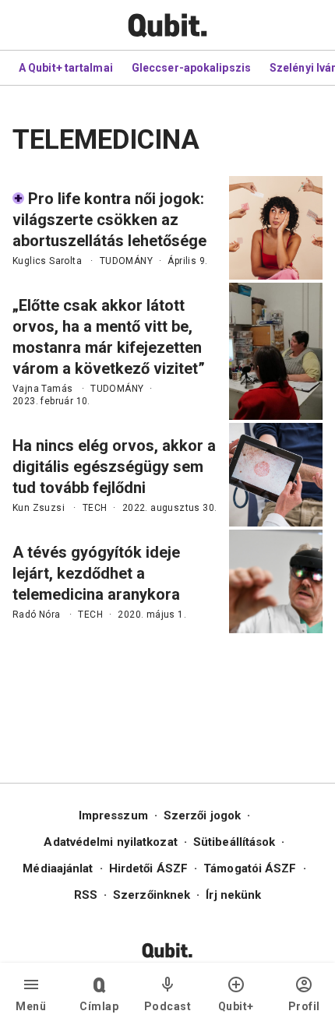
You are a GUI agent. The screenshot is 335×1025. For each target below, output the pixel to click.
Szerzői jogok (202, 815)
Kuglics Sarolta (47, 260)
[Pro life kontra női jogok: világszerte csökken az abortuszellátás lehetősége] (276, 228)
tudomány (126, 260)
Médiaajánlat (58, 868)
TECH (95, 507)
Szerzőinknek (151, 895)
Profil (304, 1006)
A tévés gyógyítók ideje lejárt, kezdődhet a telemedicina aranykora (96, 573)
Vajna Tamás (42, 388)
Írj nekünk (233, 895)
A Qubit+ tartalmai (66, 68)
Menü (31, 1006)
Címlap (98, 1006)
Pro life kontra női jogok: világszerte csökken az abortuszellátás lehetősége (109, 219)
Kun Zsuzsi (38, 507)
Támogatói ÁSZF (249, 868)
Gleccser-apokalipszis (191, 68)
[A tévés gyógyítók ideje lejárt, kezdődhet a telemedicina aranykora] (276, 581)
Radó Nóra (36, 614)
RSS (85, 895)
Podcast (168, 1006)
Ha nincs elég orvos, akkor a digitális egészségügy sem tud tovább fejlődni (114, 466)
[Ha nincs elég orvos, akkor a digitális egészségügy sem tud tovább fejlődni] (276, 475)
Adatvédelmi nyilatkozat (110, 842)
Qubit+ (236, 1006)
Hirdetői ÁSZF (148, 868)
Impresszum (113, 815)
